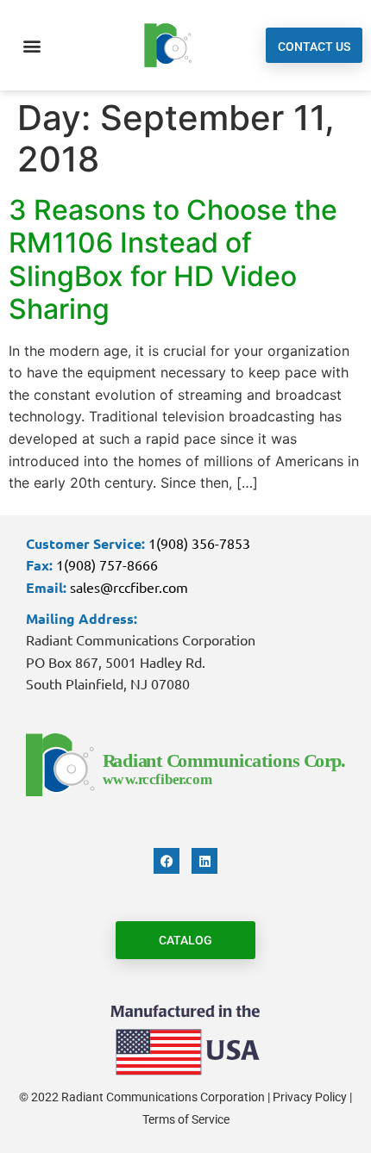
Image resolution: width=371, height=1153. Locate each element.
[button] (31, 45)
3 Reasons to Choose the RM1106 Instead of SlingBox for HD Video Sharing (173, 259)
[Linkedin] (204, 861)
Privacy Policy (310, 1097)
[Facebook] (166, 861)
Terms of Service (186, 1119)
